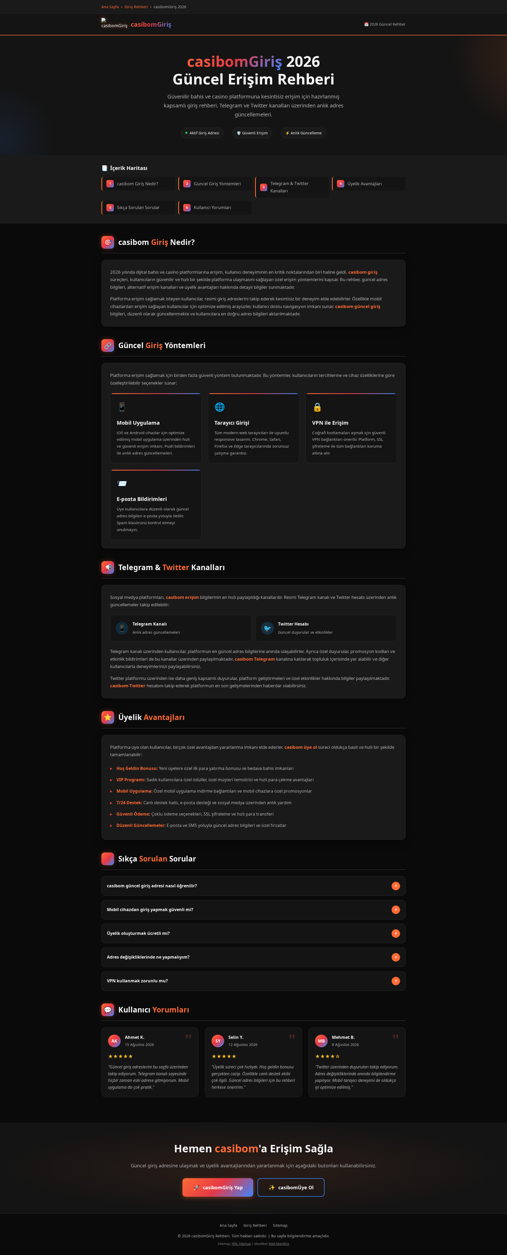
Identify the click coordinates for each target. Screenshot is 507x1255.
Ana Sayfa (228, 1225)
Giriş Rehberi (255, 1225)
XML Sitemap (241, 1244)
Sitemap (280, 1225)
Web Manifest (279, 1244)
